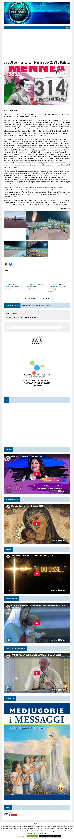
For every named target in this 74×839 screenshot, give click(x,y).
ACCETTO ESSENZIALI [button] (46, 836)
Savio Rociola (14, 108)
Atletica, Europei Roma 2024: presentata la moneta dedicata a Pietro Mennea (57, 286)
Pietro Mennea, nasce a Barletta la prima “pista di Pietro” (35, 285)
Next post (43, 298)
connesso (16, 317)
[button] (15, 219)
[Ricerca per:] (34, 327)
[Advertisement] (37, 44)
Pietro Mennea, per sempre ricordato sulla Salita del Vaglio (13, 285)
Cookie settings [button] (19, 836)
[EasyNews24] (37, 13)
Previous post (31, 298)
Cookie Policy (43, 833)
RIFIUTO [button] (58, 836)
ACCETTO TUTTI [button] (32, 836)
